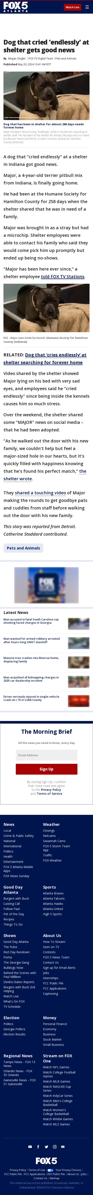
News (8, 824)
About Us (52, 935)
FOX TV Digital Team (41, 58)
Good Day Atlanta (12, 889)
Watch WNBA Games (58, 1119)
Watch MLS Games (56, 1124)
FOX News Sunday (16, 876)
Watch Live (72, 7)
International (12, 846)
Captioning (50, 994)
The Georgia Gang (16, 962)
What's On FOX (14, 1001)
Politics (8, 851)
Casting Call (11, 904)
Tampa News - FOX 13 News (19, 1064)
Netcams (49, 836)
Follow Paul (11, 909)
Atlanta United (53, 909)
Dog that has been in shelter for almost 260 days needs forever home (43, 126)
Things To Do (13, 924)
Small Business (53, 1045)
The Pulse (10, 947)
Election (11, 1017)
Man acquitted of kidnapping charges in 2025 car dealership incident (31, 679)
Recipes (8, 919)
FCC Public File (53, 983)
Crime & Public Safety (18, 836)
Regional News (17, 1055)
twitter (46, 1146)
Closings (49, 830)
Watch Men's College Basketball (57, 1103)
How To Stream (54, 942)
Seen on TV (51, 947)
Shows (9, 935)
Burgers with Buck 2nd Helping (19, 989)
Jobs (46, 973)
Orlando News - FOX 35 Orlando (17, 1073)
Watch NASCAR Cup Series (57, 1088)
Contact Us (51, 962)
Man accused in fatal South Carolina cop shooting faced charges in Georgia (31, 621)
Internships (50, 978)
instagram (54, 1146)
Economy (49, 1029)
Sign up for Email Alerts (59, 968)
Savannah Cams (54, 841)
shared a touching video (40, 493)
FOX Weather (52, 860)
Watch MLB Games (56, 1081)
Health (8, 856)
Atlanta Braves (53, 893)
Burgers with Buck (16, 898)
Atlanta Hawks (53, 904)
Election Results (14, 1034)
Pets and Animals (65, 58)
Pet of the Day (13, 914)
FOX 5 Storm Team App (56, 848)
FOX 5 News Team (56, 957)
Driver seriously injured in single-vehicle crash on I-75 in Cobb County (31, 698)
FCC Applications (54, 988)
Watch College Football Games (59, 1074)
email (62, 1146)
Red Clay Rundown (16, 952)
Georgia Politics (14, 1029)
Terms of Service (49, 793)
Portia (7, 957)
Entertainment (13, 862)
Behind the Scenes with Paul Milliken (19, 975)
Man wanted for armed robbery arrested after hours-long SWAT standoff (31, 640)
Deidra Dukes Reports (18, 982)
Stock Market (52, 1039)
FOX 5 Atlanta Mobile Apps (18, 869)
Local (7, 830)
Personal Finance (55, 1024)
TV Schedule (12, 1006)
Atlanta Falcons (54, 898)
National (9, 841)
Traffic (47, 855)
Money (49, 1017)
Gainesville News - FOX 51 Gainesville (19, 1082)
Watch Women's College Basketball (56, 1112)
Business (49, 1034)
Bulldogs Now (13, 968)
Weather (51, 824)
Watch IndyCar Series (58, 1096)
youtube (30, 1146)
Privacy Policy (51, 790)
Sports (49, 887)
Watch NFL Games (56, 1067)
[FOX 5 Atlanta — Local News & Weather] (16, 7)
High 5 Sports (52, 914)
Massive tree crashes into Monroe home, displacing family (31, 659)
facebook (38, 1146)
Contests (49, 952)
